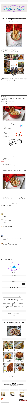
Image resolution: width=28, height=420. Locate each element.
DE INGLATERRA (5, 299)
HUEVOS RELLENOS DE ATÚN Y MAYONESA (8, 350)
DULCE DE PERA (19, 372)
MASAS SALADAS (5, 303)
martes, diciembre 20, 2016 (12, 243)
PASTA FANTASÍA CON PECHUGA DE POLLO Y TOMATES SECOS (8, 360)
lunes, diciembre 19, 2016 (7, 205)
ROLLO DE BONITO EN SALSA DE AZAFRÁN (19, 350)
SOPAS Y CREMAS (9, 307)
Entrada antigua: (22, 198)
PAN (17, 303)
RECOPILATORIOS (11, 306)
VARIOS (15, 307)
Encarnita (4, 213)
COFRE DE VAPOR (8, 296)
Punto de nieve (5, 226)
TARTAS (12, 307)
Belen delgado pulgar (6, 243)
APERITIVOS (23, 193)
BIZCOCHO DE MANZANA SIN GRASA (19, 361)
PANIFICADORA (20, 303)
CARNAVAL (22, 295)
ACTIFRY (4, 295)
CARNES (4, 296)
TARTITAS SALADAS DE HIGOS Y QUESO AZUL (14, 322)
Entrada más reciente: (7, 198)
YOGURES (21, 307)
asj (3, 205)
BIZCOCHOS (16, 295)
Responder (4, 211)
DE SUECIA (20, 299)
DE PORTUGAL (16, 299)
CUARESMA (18, 296)
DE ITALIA (9, 299)
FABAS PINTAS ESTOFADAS (8, 372)
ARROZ (10, 295)
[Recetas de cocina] (3, 399)
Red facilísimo (15, 306)
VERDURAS (17, 307)
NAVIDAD (26, 193)
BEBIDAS (13, 295)
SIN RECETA (4, 307)
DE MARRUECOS (12, 299)
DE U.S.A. (23, 299)
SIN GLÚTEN (22, 306)
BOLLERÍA (19, 295)
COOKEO (15, 296)
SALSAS (19, 306)
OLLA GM (15, 303)
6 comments (17, 21)
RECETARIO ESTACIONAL (6, 306)
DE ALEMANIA (21, 296)
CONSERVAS (11, 296)
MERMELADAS (9, 303)
